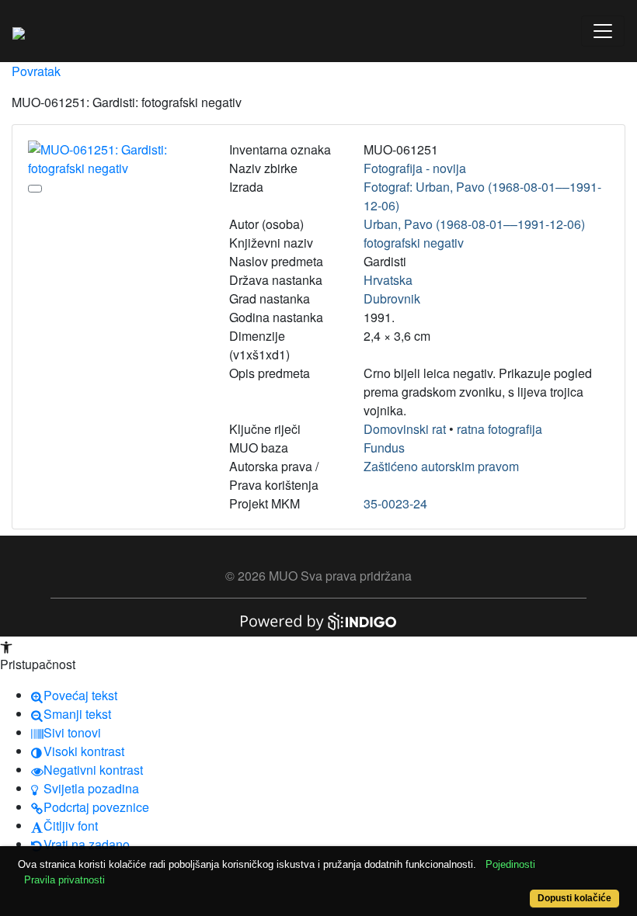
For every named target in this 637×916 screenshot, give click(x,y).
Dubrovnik (392, 298)
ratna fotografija (499, 429)
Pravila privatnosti (64, 880)
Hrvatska (388, 280)
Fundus (384, 447)
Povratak (36, 71)
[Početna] (18, 31)
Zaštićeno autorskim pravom (441, 466)
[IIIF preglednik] (35, 189)
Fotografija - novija (415, 168)
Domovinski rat (405, 429)
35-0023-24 (395, 503)
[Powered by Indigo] (318, 620)
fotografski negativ (414, 243)
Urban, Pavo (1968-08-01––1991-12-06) (474, 224)
